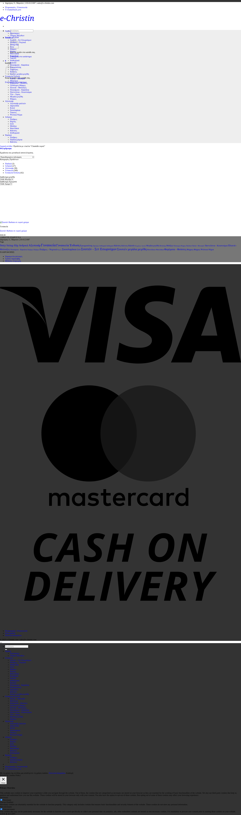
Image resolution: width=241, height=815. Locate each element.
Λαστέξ (13, 58)
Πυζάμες (13, 119)
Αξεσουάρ (9, 101)
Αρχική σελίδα (6, 146)
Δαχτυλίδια (14, 106)
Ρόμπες (13, 51)
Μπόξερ (13, 126)
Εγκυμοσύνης (15, 67)
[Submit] (6, 649)
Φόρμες (13, 49)
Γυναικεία (9, 170)
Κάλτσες (13, 131)
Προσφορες (14, 33)
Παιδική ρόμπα (16, 140)
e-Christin (17, 18)
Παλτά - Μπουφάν (198, 246)
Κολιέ (12, 108)
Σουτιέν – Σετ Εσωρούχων (20, 40)
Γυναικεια (9, 38)
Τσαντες (13, 112)
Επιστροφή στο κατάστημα (21, 56)
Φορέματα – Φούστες (18, 83)
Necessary (7, 800)
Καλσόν (13, 63)
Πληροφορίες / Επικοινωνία (16, 7)
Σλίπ (12, 124)
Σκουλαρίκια (15, 110)
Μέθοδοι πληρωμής (13, 261)
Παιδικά (8, 135)
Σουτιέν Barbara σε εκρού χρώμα (13, 231)
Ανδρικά (8, 166)
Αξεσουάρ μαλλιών (18, 103)
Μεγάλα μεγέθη (16, 97)
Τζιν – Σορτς (15, 94)
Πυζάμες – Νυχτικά (18, 662)
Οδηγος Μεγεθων (17, 35)
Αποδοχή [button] (69, 773)
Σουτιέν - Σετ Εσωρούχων (99, 249)
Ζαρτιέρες (14, 69)
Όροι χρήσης (10, 633)
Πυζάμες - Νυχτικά (48, 249)
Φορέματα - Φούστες (175, 249)
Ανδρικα (8, 117)
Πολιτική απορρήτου (13, 635)
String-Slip (12, 245)
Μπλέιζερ (14, 81)
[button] (5, 61)
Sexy (3, 245)
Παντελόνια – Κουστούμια (21, 92)
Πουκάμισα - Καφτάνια (18, 250)
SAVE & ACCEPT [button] (7, 814)
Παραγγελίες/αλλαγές (13, 256)
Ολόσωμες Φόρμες (18, 85)
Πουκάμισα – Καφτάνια (19, 65)
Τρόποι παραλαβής (12, 259)
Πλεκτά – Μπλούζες (18, 88)
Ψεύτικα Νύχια (16, 115)
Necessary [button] (4, 797)
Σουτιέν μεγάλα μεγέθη (19, 74)
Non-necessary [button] (6, 807)
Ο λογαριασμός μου (13, 10)
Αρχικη (8, 31)
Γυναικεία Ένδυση (12, 76)
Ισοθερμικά (14, 60)
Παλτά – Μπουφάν (17, 78)
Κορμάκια (14, 56)
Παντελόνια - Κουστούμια (216, 245)
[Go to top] (1, 642)
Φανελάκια (14, 54)
